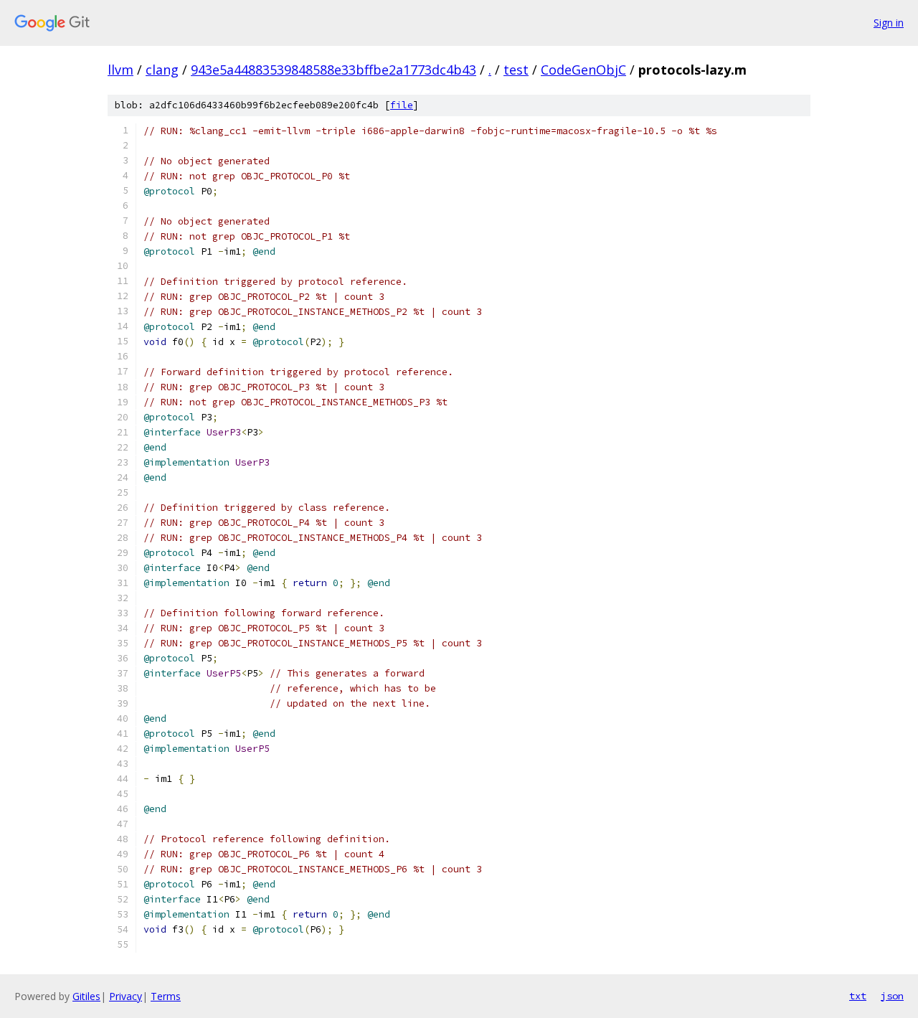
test (516, 69)
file (401, 105)
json (892, 995)
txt (857, 995)
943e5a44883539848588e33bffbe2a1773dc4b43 (333, 69)
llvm (120, 69)
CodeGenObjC (583, 69)
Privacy (125, 996)
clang (162, 69)
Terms (166, 996)
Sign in (889, 22)
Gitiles (86, 996)
